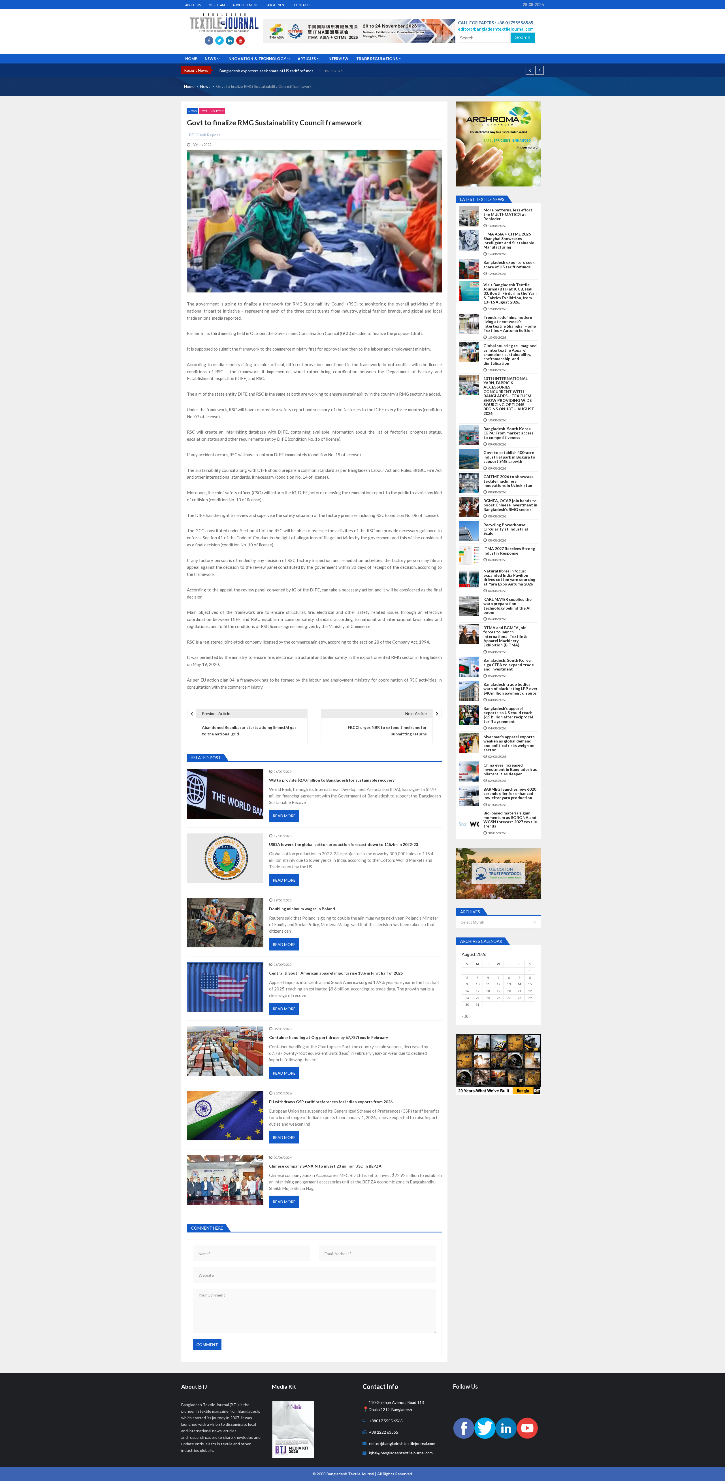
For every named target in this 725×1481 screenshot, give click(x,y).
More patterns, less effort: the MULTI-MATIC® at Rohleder (508, 214)
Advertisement (245, 5)
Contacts (302, 5)
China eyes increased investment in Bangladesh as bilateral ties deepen (510, 769)
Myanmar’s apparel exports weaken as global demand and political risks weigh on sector (509, 743)
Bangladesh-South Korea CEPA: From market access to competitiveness (508, 433)
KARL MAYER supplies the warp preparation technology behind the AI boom (507, 606)
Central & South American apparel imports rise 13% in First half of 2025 (336, 973)
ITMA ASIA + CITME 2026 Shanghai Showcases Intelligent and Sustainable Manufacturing (508, 240)
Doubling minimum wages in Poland (302, 908)
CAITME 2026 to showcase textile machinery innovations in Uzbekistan (508, 480)
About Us (193, 5)
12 (498, 984)
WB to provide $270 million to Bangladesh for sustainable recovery (332, 780)
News (211, 58)
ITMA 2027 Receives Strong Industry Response (509, 550)
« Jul (466, 1016)
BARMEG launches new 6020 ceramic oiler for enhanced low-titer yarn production (509, 793)
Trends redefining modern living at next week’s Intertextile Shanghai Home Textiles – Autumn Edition (509, 324)
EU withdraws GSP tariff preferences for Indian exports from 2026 (331, 1101)
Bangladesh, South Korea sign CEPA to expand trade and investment (508, 664)
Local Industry (212, 111)
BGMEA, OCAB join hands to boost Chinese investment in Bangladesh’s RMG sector (510, 505)
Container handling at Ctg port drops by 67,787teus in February (328, 1037)
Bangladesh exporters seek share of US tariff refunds (509, 264)
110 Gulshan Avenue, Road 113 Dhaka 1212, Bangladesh (396, 1406)
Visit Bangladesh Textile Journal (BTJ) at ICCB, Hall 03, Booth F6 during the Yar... (290, 70)
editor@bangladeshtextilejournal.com (402, 1443)
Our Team (217, 5)
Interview (337, 58)
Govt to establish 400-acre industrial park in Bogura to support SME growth (509, 456)
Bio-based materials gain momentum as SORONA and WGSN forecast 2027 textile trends (510, 819)
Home (191, 58)
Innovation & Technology (257, 58)
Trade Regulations (377, 58)
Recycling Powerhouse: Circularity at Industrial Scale (505, 529)
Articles (307, 58)
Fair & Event (276, 5)
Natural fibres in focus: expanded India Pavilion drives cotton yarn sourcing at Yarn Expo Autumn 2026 (509, 577)
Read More (284, 815)
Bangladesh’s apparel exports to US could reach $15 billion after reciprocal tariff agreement (508, 715)
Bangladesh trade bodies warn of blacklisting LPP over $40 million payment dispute (510, 688)
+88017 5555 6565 (386, 1420)
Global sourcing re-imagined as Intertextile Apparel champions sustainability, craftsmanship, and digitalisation (510, 354)
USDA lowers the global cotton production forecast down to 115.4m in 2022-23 (343, 844)
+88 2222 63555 (383, 1432)
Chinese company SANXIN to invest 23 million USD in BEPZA (325, 1166)
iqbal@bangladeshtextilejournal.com (401, 1452)
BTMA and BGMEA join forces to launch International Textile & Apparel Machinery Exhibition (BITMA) (505, 636)
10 (477, 984)
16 (467, 991)
